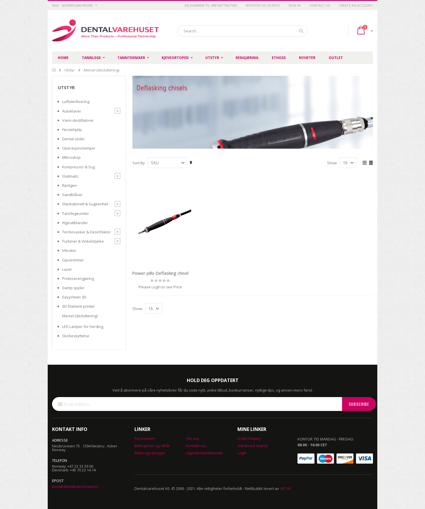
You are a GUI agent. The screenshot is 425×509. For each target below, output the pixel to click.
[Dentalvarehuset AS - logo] (106, 30)
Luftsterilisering (75, 101)
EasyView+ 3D (74, 297)
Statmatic (70, 176)
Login (242, 452)
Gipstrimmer (73, 260)
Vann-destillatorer (78, 120)
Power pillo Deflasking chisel (160, 273)
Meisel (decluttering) (79, 315)
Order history (249, 438)
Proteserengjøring (78, 278)
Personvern (144, 438)
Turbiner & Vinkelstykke (83, 241)
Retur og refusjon (149, 452)
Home (54, 69)
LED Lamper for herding (82, 326)
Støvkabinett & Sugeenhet (85, 203)
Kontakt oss (196, 445)
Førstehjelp (72, 129)
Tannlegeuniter (75, 213)
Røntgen (69, 185)
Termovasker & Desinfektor (86, 232)
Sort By (138, 162)
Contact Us (319, 5)
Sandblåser (72, 194)
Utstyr (69, 70)
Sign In (295, 5)
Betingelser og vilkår (152, 445)
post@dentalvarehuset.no (75, 486)
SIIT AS (285, 488)
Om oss (192, 438)
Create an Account (356, 5)
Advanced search (252, 445)
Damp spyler (73, 287)
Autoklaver (71, 111)
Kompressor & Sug (78, 166)
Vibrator (69, 250)
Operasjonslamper (78, 148)
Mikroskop (71, 157)
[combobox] (243, 31)
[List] (371, 163)
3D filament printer (78, 306)
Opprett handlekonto (204, 452)
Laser (67, 269)
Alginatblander (75, 222)
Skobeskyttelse (75, 335)
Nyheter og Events (263, 5)
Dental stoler (73, 138)
